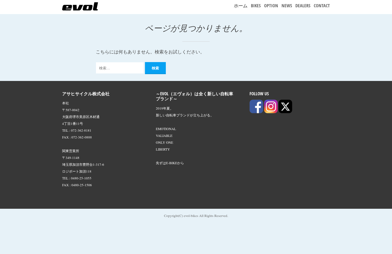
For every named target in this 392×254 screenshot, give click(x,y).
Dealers (302, 6)
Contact (322, 6)
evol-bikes (191, 215)
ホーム (240, 6)
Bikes (256, 6)
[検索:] (120, 68)
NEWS (287, 6)
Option (271, 6)
